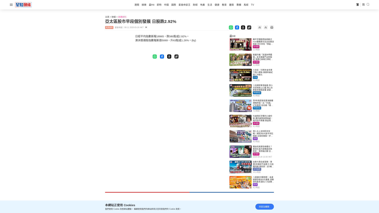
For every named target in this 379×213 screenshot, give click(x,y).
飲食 (255, 184)
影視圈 (256, 47)
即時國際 (257, 169)
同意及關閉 (264, 206)
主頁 (107, 17)
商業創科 (122, 17)
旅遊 (255, 138)
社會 (255, 77)
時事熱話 (257, 93)
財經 (114, 17)
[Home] (23, 4)
